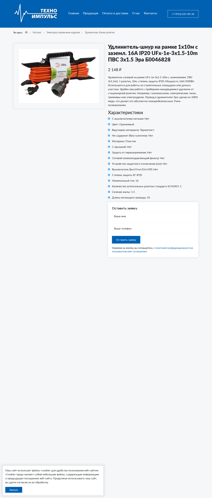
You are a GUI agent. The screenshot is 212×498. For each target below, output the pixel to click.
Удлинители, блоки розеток (100, 32)
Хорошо (13, 489)
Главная (73, 13)
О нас (136, 13)
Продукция (90, 13)
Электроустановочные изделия (63, 32)
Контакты (150, 13)
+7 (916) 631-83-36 (183, 13)
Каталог (37, 32)
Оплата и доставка (115, 13)
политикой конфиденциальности (173, 248)
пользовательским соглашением (129, 251)
